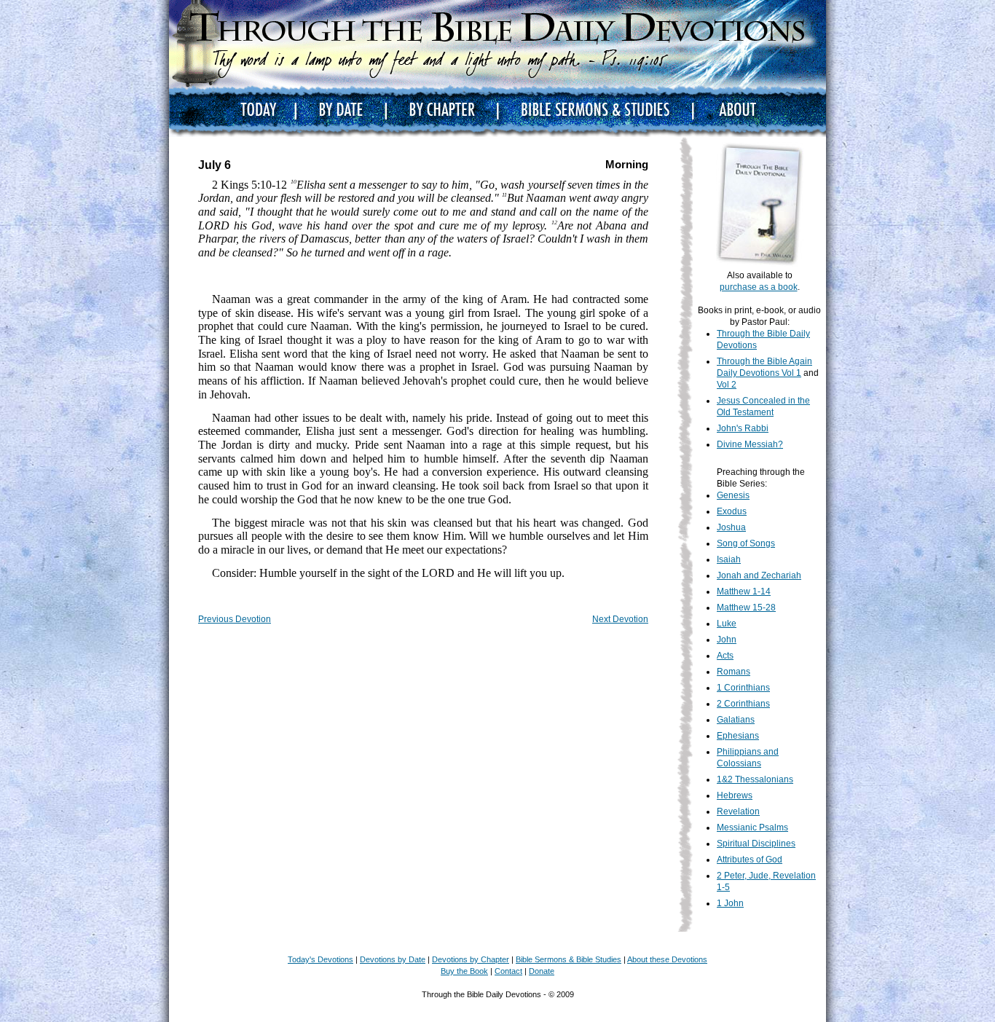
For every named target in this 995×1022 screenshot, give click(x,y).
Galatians (736, 720)
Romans (733, 672)
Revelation (738, 811)
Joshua (731, 527)
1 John (730, 903)
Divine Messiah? (750, 444)
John (726, 639)
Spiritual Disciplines (756, 843)
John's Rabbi (742, 428)
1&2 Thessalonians (755, 779)
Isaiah (729, 559)
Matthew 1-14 (744, 591)
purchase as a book (759, 287)
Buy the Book (464, 971)
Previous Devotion (234, 619)
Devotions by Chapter (470, 959)
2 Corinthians (743, 704)
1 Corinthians (743, 688)
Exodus (732, 511)
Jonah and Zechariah (759, 575)
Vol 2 (726, 385)
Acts (725, 655)
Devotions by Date (392, 959)
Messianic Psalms (752, 827)
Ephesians (738, 736)
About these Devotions (667, 959)
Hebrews (734, 795)
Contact (508, 971)
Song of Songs (746, 543)
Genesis (733, 495)
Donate (541, 971)
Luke (726, 623)
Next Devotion (620, 619)
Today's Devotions (320, 959)
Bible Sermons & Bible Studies (568, 959)
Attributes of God (749, 859)
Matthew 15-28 (746, 607)
